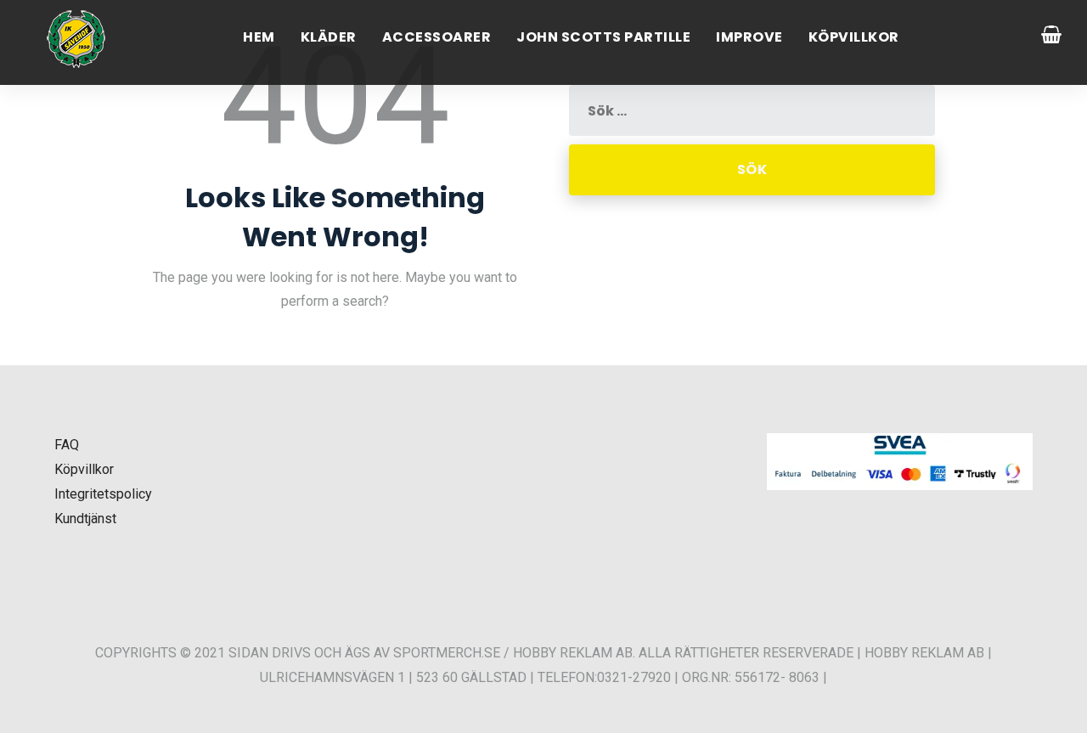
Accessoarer (437, 37)
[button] (34, 698)
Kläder (329, 37)
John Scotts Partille (603, 37)
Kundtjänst (85, 518)
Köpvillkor (853, 37)
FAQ (66, 445)
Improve (749, 37)
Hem (259, 37)
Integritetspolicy (103, 494)
